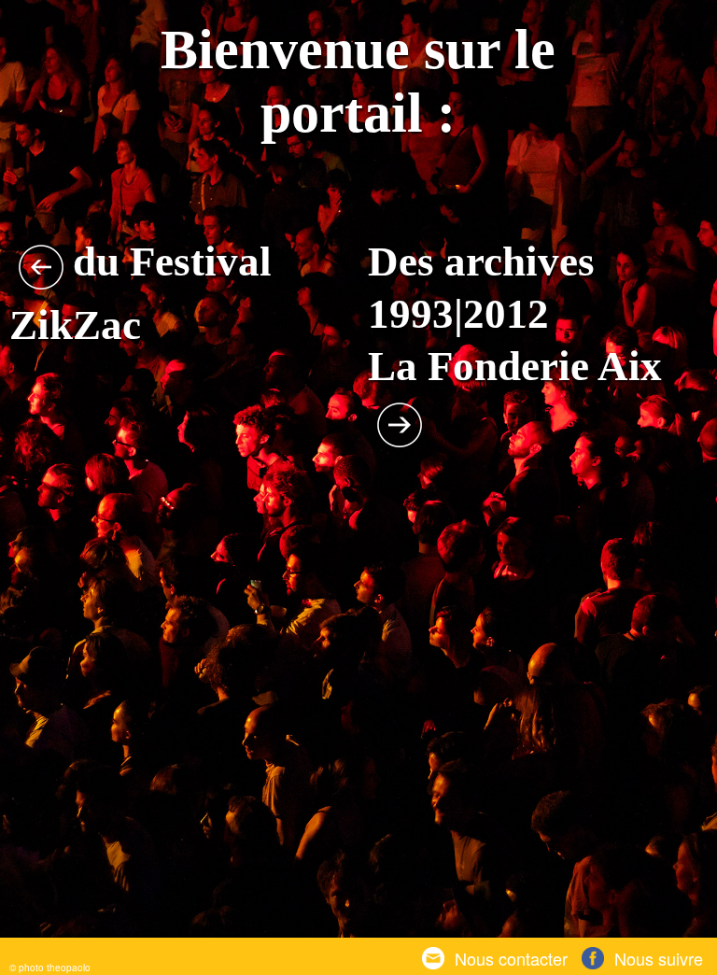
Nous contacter (511, 958)
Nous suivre (658, 958)
